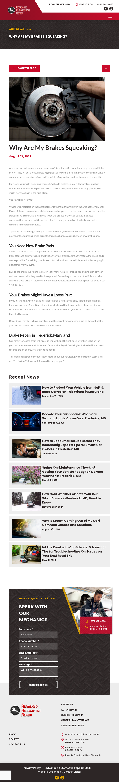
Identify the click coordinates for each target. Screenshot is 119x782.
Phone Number (29, 641)
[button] (110, 16)
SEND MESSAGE (38, 685)
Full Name (26, 629)
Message (25, 664)
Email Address (29, 652)
